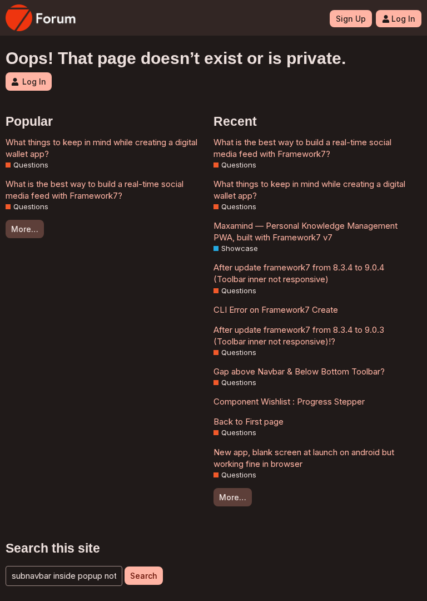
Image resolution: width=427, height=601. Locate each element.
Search (143, 575)
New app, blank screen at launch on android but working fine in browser (304, 458)
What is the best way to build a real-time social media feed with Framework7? (94, 190)
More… (24, 229)
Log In (403, 18)
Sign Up (351, 18)
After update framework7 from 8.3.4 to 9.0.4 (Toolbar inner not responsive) (299, 273)
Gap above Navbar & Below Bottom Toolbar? (299, 371)
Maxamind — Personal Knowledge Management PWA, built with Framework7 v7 (306, 231)
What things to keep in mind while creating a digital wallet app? (101, 148)
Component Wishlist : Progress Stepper (289, 401)
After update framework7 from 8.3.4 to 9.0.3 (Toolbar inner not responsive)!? (299, 335)
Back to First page (249, 421)
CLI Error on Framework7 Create (276, 309)
